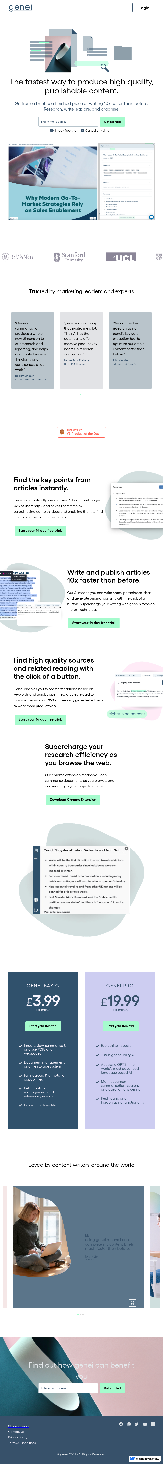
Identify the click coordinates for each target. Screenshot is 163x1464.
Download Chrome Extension (73, 799)
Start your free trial (43, 1026)
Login (144, 7)
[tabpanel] (32, 350)
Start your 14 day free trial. (40, 530)
